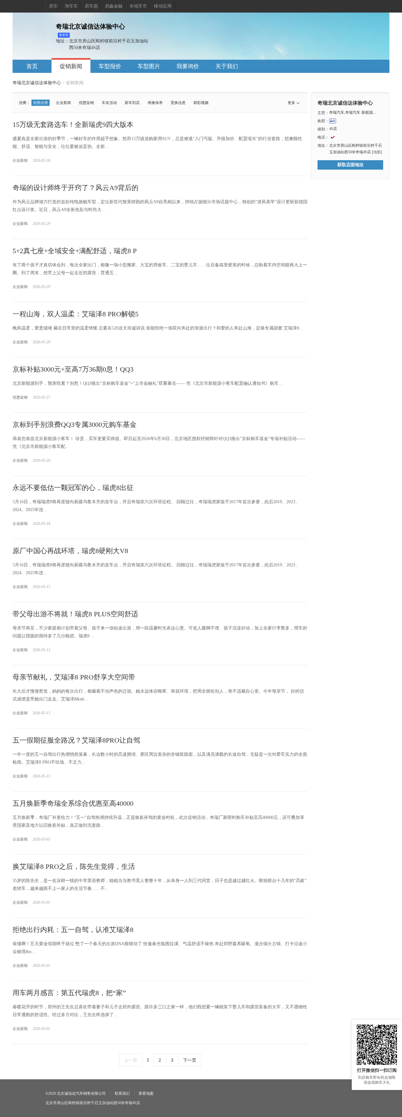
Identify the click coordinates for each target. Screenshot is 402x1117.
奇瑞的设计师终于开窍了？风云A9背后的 (76, 188)
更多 (291, 103)
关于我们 (226, 66)
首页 (32, 66)
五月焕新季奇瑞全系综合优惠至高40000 (73, 803)
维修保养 (155, 103)
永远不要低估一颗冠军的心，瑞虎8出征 (73, 488)
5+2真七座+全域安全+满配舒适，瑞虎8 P (75, 251)
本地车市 (138, 6)
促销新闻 (71, 66)
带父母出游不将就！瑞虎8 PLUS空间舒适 (75, 614)
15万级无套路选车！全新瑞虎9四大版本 (73, 124)
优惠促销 (86, 103)
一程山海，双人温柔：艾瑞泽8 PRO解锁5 (76, 314)
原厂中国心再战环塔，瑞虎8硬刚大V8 (70, 551)
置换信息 (178, 103)
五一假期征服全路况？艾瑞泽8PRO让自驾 (76, 740)
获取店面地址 (350, 164)
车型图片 (149, 66)
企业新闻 (63, 103)
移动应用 (162, 6)
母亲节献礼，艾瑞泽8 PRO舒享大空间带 (74, 677)
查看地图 (146, 1093)
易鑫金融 (113, 6)
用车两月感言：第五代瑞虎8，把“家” (69, 993)
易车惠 (91, 6)
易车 (53, 6)
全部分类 (40, 103)
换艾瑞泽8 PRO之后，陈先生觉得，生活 (74, 866)
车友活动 (109, 103)
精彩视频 (201, 103)
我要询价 (188, 66)
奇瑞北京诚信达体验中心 (37, 82)
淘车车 (71, 6)
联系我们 (122, 1093)
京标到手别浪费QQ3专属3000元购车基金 (75, 424)
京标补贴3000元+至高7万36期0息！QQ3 (73, 369)
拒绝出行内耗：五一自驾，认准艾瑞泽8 (73, 930)
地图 (377, 152)
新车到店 (132, 103)
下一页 (189, 1060)
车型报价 (110, 66)
